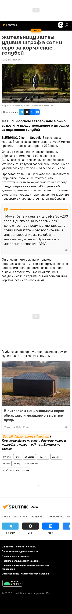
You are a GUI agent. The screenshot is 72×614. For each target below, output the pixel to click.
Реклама (19, 546)
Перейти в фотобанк (43, 105)
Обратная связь (10, 573)
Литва (17, 456)
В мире (6, 516)
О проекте (7, 546)
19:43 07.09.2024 (11, 59)
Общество (29, 456)
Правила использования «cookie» (21, 560)
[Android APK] (12, 583)
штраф (17, 463)
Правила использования (15, 556)
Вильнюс (56, 456)
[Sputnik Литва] (10, 26)
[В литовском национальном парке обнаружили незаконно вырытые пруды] (36, 383)
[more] (66, 249)
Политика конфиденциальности (20, 551)
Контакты (31, 546)
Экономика (56, 516)
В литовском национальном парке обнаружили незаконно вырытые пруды (34, 415)
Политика (20, 516)
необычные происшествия (16, 470)
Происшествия (31, 463)
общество (43, 456)
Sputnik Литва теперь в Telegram (26, 436)
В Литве (7, 456)
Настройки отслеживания (35, 573)
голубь (6, 463)
